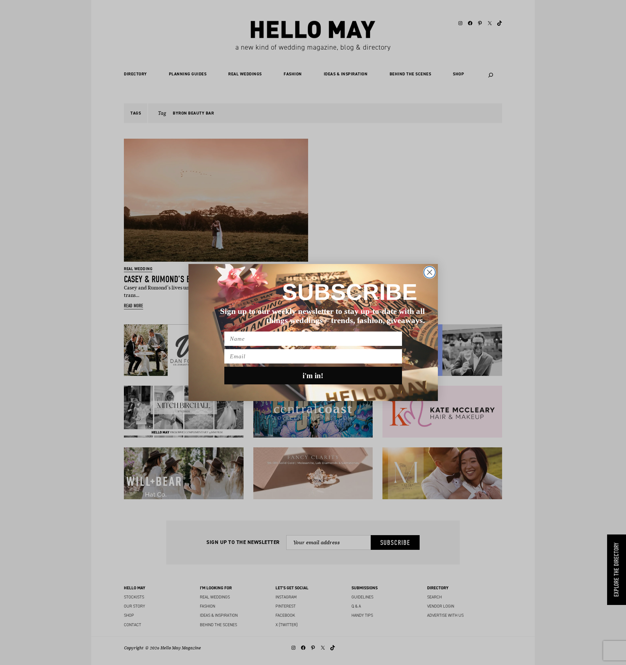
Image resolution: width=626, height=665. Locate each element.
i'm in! (313, 376)
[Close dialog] (429, 272)
